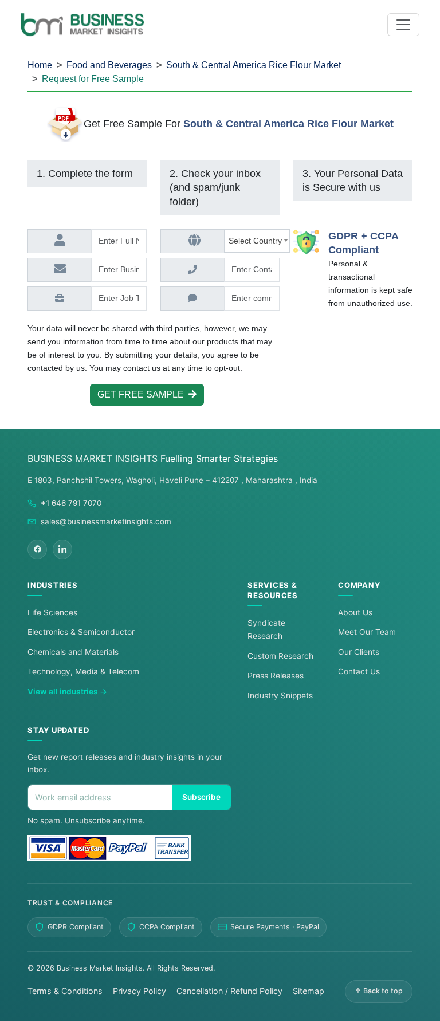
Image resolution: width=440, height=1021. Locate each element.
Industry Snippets (280, 695)
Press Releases (275, 675)
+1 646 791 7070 (71, 503)
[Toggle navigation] (403, 24)
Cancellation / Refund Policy (229, 991)
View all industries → (67, 691)
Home (40, 65)
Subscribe (201, 797)
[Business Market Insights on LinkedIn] (62, 549)
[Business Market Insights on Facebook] (37, 549)
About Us (355, 612)
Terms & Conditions (65, 991)
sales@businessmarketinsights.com (106, 521)
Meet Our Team (367, 632)
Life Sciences (52, 612)
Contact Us (359, 671)
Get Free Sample (142, 394)
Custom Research (280, 656)
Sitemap (308, 991)
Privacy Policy (139, 991)
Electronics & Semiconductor (81, 632)
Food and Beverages (109, 65)
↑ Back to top (379, 991)
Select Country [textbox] (257, 240)
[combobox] (257, 241)
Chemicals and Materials (73, 652)
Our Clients (358, 652)
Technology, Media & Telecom (83, 671)
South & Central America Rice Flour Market (253, 65)
